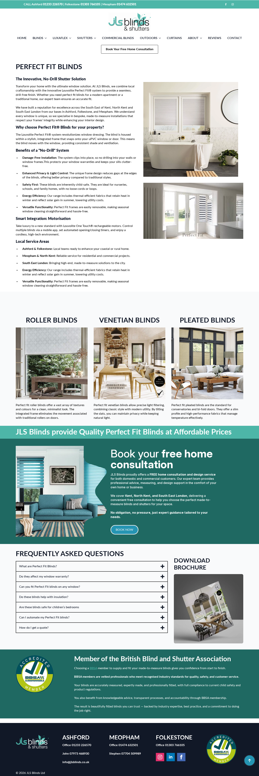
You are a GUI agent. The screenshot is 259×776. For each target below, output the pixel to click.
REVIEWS (214, 38)
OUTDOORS (148, 38)
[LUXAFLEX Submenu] (71, 38)
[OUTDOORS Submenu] (160, 38)
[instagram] (232, 4)
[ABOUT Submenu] (202, 38)
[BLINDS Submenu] (46, 38)
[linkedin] (170, 757)
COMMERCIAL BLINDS (118, 38)
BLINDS (38, 38)
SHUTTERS (85, 38)
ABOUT (193, 38)
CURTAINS (174, 38)
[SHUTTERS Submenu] (96, 38)
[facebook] (225, 4)
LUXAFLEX (60, 38)
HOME (22, 38)
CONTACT (234, 38)
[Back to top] (249, 760)
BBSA (93, 668)
